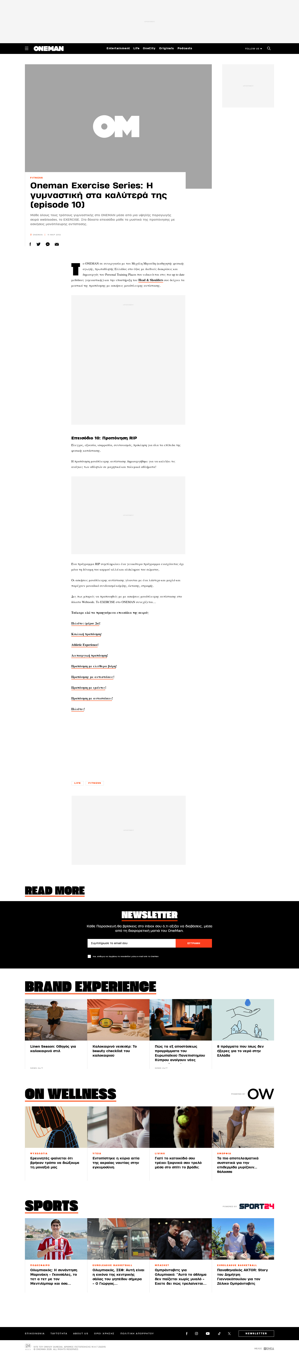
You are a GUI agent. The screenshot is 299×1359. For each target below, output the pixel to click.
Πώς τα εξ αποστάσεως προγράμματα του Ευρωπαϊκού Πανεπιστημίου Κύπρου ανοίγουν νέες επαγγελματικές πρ (180, 1055)
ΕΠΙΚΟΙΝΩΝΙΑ (35, 1333)
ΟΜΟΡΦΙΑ (224, 1153)
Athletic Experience (84, 644)
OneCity (149, 48)
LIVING (160, 1153)
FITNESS (36, 178)
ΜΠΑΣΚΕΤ (162, 1265)
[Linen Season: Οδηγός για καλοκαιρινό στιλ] (56, 1020)
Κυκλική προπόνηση (86, 634)
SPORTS (51, 1207)
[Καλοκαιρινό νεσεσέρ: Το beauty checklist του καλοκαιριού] (118, 1020)
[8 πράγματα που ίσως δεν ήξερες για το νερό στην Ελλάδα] (243, 1020)
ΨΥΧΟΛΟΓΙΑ (39, 1153)
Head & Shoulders (150, 280)
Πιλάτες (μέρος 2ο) (85, 623)
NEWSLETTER (256, 1333)
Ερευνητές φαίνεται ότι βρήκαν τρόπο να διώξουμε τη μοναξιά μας (54, 1162)
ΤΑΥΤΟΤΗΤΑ (59, 1333)
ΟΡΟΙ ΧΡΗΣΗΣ (104, 1333)
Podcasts (185, 48)
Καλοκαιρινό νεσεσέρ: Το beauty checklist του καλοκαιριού (115, 1051)
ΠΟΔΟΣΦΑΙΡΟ (40, 1265)
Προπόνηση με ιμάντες (88, 687)
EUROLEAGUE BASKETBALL (113, 1265)
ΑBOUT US (80, 1333)
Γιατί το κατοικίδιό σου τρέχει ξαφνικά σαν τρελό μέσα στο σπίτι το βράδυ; (178, 1162)
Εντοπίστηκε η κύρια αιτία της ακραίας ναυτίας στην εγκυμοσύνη (116, 1162)
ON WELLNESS (70, 1095)
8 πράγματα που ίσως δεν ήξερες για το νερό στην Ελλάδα (240, 1051)
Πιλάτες (77, 709)
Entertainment (118, 48)
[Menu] (26, 48)
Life (136, 48)
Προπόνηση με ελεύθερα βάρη (93, 666)
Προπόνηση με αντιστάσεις (91, 698)
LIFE (77, 783)
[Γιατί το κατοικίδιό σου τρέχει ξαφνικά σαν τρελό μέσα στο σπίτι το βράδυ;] (181, 1127)
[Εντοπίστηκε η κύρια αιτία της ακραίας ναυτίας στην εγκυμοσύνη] (118, 1127)
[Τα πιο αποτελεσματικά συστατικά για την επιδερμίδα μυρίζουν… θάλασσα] (243, 1127)
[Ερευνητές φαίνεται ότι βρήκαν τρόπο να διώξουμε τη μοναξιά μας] (56, 1127)
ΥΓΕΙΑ (97, 1153)
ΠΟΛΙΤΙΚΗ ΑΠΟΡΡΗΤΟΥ (137, 1333)
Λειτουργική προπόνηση (89, 655)
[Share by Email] (57, 244)
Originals (166, 48)
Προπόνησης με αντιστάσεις (92, 677)
